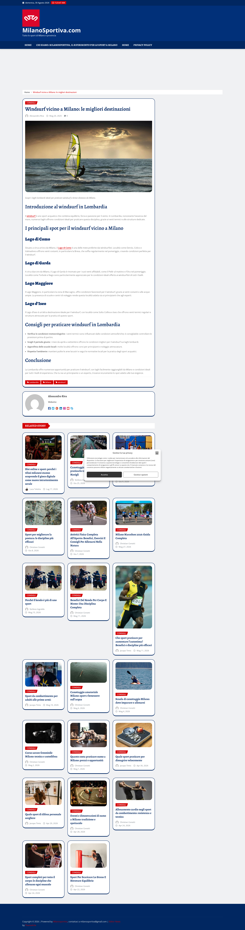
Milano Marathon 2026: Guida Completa (132, 536)
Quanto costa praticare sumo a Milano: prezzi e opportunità (88, 758)
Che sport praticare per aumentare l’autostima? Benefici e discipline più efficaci (133, 641)
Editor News (114, 921)
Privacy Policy (142, 45)
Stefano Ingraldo (82, 480)
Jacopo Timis (125, 650)
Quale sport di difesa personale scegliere (43, 816)
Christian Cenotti (37, 547)
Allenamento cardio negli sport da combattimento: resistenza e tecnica (133, 813)
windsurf (31, 216)
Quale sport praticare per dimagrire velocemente (130, 758)
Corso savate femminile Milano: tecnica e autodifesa (41, 754)
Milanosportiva (60, 921)
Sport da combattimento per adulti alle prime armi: (41, 698)
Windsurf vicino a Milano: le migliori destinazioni (55, 92)
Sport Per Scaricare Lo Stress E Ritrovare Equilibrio (88, 879)
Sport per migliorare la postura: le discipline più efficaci (39, 538)
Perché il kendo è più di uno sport (41, 602)
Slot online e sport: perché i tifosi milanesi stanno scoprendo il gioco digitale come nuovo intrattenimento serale (41, 476)
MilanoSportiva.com (51, 30)
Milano (48, 382)
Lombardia (34, 382)
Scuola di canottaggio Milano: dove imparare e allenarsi (132, 701)
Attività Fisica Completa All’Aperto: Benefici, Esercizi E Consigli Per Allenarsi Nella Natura (88, 540)
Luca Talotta (35, 489)
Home (28, 45)
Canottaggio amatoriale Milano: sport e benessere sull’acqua (85, 695)
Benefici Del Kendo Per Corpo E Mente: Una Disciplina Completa (88, 603)
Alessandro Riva (37, 116)
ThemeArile (30, 925)
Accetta (104, 474)
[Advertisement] (122, 68)
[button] (157, 453)
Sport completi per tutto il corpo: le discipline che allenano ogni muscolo (40, 880)
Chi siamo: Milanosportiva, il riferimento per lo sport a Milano (76, 45)
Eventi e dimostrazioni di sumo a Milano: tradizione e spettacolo (88, 819)
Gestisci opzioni (141, 474)
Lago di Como (64, 247)
